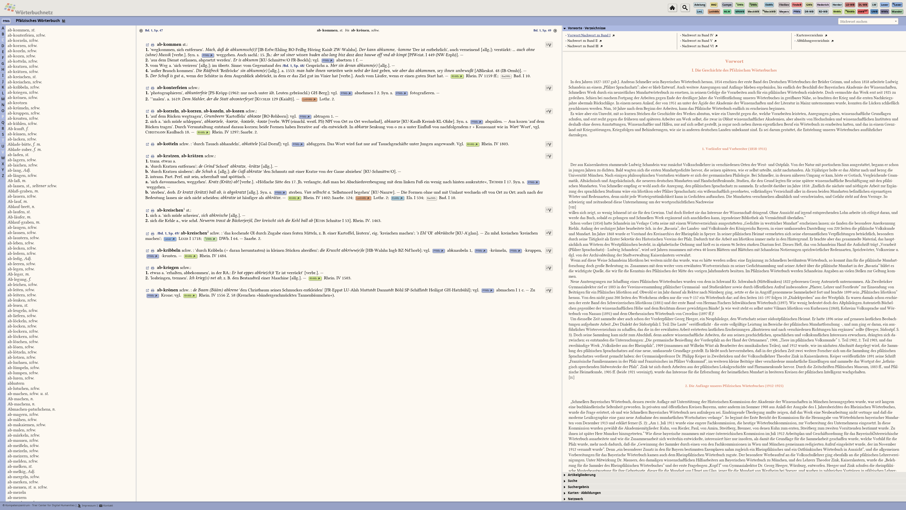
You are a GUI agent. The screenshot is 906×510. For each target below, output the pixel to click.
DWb (208, 239)
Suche (572, 481)
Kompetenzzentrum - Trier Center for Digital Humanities (40, 505)
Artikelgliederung (582, 475)
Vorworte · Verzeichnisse (587, 28)
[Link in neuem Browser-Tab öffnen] (211, 55)
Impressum (88, 505)
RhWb (455, 76)
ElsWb (395, 198)
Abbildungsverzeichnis (813, 41)
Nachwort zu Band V (697, 41)
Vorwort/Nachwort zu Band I (588, 35)
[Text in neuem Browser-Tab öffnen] (613, 35)
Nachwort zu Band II (582, 41)
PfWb (206, 55)
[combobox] (868, 21)
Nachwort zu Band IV (697, 35)
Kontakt (108, 505)
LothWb (307, 99)
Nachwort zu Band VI (697, 46)
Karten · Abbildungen (584, 493)
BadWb (506, 76)
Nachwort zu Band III (582, 46)
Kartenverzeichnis (810, 35)
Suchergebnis (578, 487)
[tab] (734, 28)
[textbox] (868, 21)
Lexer (168, 239)
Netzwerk (575, 499)
